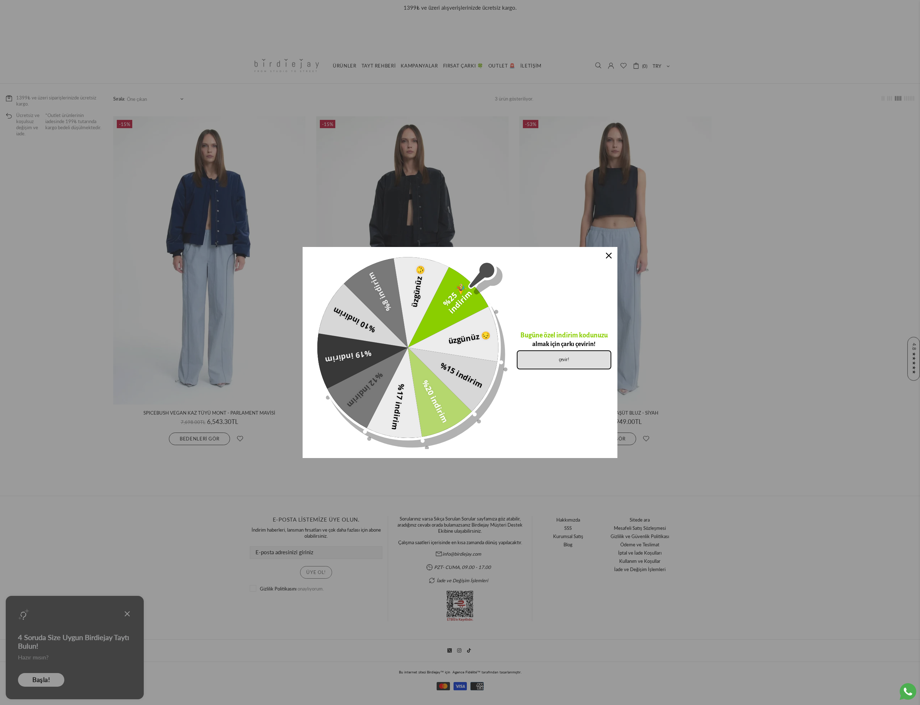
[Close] (608, 255)
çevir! (564, 359)
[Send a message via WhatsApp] (908, 691)
